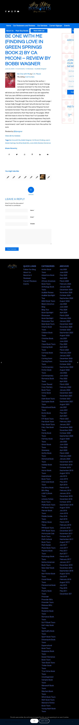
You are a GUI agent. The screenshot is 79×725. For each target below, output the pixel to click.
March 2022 (64, 384)
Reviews (30, 69)
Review (40, 143)
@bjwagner (18, 131)
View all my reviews (12, 136)
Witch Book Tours (48, 697)
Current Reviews (30, 281)
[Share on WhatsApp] (24, 155)
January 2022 (65, 390)
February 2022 (65, 387)
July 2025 (63, 269)
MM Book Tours (48, 528)
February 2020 (65, 456)
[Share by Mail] (47, 155)
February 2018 (65, 525)
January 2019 (65, 493)
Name (32, 210)
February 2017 (65, 559)
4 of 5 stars (29, 77)
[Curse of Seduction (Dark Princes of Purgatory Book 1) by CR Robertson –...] (1, 362)
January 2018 (65, 528)
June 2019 (64, 479)
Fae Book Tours (48, 422)
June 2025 (64, 272)
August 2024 (65, 301)
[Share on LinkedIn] (40, 155)
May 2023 (63, 344)
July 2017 (63, 545)
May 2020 (63, 447)
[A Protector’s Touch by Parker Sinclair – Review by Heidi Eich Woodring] (48, 177)
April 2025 (63, 278)
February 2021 (65, 422)
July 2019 (63, 476)
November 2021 (66, 396)
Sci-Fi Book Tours (48, 622)
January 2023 (65, 356)
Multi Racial (46, 545)
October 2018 (65, 502)
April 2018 (63, 519)
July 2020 (63, 442)
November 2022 (66, 361)
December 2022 (66, 358)
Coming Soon (47, 358)
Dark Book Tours (48, 399)
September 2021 (66, 402)
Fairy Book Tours (48, 424)
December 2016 (66, 565)
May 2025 (63, 275)
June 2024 (64, 307)
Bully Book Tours (48, 324)
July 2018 (63, 510)
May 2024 (63, 310)
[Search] (72, 30)
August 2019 (65, 473)
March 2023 (64, 350)
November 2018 (66, 499)
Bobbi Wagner (41, 69)
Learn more (44, 721)
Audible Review (47, 292)
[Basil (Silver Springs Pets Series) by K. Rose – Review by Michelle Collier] (31, 177)
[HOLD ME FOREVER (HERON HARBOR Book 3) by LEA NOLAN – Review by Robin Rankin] (8, 177)
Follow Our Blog (29, 269)
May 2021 (63, 413)
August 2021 (65, 404)
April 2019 (63, 485)
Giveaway (45, 450)
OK (34, 721)
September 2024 (66, 298)
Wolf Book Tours (48, 700)
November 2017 (66, 534)
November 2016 (66, 568)
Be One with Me (23, 74)
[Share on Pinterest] (32, 155)
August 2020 (65, 439)
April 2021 (63, 416)
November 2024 (66, 292)
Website (32, 223)
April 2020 (63, 450)
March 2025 (64, 281)
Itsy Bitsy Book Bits (22, 143)
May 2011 (63, 591)
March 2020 (64, 453)
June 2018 (64, 513)
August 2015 (65, 582)
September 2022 (66, 367)
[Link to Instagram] (11, 11)
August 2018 (65, 508)
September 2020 (66, 436)
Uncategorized (47, 677)
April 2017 (63, 554)
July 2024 (63, 304)
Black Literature (48, 304)
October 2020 (65, 433)
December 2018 (66, 496)
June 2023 (64, 341)
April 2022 (63, 381)
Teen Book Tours (48, 663)
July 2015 (63, 585)
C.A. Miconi (37, 74)
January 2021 (65, 424)
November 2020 (66, 430)
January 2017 (65, 562)
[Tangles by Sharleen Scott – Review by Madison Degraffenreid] (25, 177)
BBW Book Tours (48, 301)
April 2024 (63, 313)
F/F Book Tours (48, 419)
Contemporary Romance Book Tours (48, 378)
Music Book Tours (48, 548)
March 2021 (64, 419)
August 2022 (65, 370)
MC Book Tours (48, 508)
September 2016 (66, 571)
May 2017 (63, 551)
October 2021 (65, 399)
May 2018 (63, 516)
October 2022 (65, 364)
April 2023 (63, 347)
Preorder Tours (48, 602)
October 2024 (65, 295)
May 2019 (63, 482)
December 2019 (66, 462)
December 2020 (66, 427)
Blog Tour (45, 310)
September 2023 (66, 333)
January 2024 (65, 321)
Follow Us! (68, 115)
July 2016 (63, 576)
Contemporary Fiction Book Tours (47, 370)
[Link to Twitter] (8, 11)
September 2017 (66, 539)
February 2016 (65, 579)
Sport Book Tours (48, 637)
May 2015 (63, 588)
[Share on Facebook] (9, 155)
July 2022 (63, 373)
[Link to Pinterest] (15, 11)
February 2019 (65, 490)
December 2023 (66, 324)
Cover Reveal (47, 384)
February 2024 (65, 318)
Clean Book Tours (48, 344)
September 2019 (66, 470)
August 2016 (65, 574)
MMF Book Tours (48, 531)
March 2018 (64, 522)
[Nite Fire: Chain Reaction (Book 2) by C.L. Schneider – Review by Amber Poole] (13, 177)
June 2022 (64, 376)
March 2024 (64, 315)
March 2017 (64, 556)
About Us (27, 272)
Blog (43, 307)
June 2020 (33, 143)
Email (32, 217)
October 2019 (65, 468)
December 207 (65, 594)
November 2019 (66, 465)
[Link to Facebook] (5, 11)
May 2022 (63, 379)
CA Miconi (35, 140)
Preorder (45, 597)
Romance (47, 143)
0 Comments (20, 69)
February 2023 (65, 353)
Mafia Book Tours (48, 505)
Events (26, 284)
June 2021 (64, 410)
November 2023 (66, 327)
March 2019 (64, 488)
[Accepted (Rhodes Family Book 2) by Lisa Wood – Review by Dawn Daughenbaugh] (37, 177)
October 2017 (65, 536)
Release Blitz (47, 605)
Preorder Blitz (47, 600)
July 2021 (63, 407)
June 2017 (64, 548)
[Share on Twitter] (17, 155)
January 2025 (65, 287)
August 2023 (65, 335)
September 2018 (66, 505)
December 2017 (66, 531)
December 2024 (66, 290)
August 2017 (65, 542)
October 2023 (65, 330)
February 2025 (65, 284)
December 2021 (66, 393)
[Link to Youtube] (18, 11)
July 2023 (63, 338)
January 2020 (65, 459)
